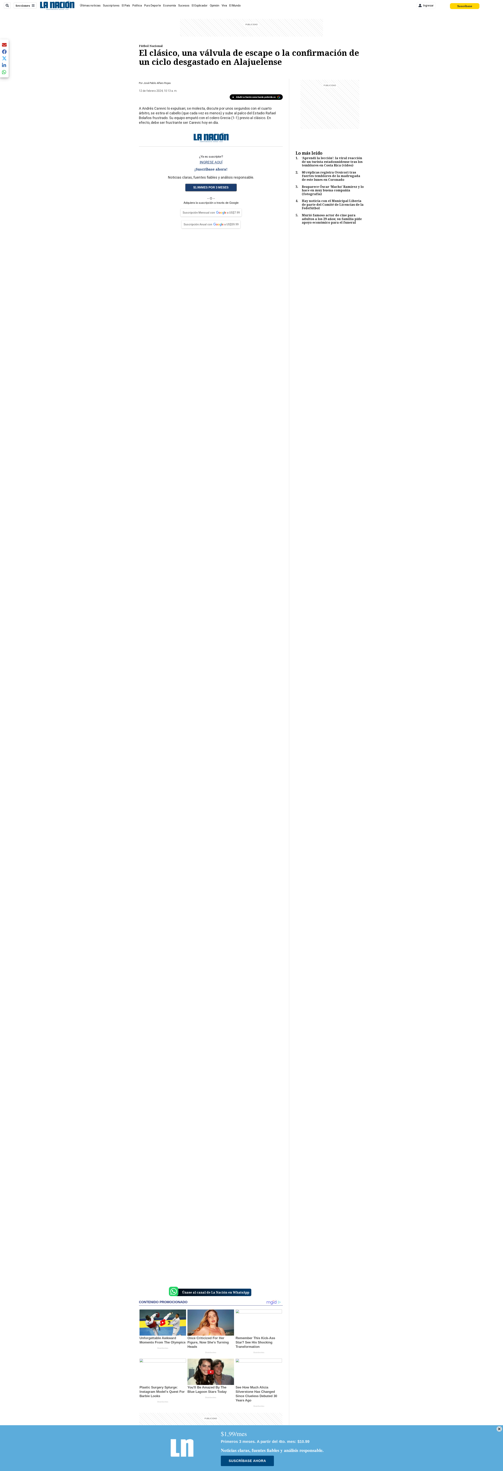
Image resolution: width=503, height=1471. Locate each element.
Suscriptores (111, 5)
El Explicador (199, 5)
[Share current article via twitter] (4, 58)
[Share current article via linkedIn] (4, 65)
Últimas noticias (90, 5)
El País (126, 5)
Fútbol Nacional (151, 46)
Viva (224, 5)
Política (137, 5)
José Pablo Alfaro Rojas (157, 83)
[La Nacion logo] (57, 5)
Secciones (23, 5)
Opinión (214, 5)
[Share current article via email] (4, 44)
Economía (169, 5)
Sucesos (183, 5)
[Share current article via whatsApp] (4, 72)
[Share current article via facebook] (4, 51)
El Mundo (235, 5)
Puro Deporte (152, 5)
